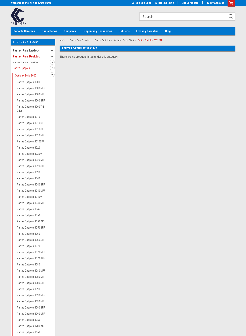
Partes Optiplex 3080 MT (30, 277)
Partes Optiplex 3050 (28, 215)
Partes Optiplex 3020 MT (30, 160)
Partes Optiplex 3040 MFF (31, 190)
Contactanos (49, 31)
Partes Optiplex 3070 (28, 246)
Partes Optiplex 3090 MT (30, 301)
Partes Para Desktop (26, 56)
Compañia (70, 31)
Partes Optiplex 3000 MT (30, 94)
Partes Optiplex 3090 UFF (31, 313)
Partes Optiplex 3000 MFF (31, 88)
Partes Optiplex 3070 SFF (31, 258)
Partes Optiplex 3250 (28, 320)
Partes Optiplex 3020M (29, 154)
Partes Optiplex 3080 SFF (31, 283)
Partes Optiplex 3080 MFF (31, 270)
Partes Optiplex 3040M (29, 197)
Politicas (124, 31)
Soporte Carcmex (24, 31)
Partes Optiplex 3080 (28, 264)
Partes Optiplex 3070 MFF (31, 252)
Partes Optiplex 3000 (28, 82)
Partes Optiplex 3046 (28, 209)
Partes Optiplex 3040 (28, 178)
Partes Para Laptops (26, 50)
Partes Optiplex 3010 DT (30, 123)
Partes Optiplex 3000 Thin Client (31, 108)
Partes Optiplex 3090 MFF (31, 295)
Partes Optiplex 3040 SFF (31, 184)
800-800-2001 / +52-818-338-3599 (155, 2)
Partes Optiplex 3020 (28, 147)
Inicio (62, 40)
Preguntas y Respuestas (97, 31)
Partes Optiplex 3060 (28, 233)
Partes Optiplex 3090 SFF (31, 307)
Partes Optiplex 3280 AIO (31, 326)
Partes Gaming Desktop (26, 62)
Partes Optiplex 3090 (28, 289)
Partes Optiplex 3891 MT (150, 40)
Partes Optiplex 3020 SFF (31, 166)
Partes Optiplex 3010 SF (30, 129)
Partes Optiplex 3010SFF (30, 141)
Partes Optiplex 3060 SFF (31, 240)
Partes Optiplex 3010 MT (30, 135)
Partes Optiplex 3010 (28, 117)
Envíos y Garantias (147, 31)
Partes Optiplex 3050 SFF (31, 227)
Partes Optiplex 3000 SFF (31, 100)
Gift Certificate (190, 2)
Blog (168, 31)
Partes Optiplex (21, 68)
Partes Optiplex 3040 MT (30, 203)
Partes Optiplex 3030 (28, 172)
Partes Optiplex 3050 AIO (31, 221)
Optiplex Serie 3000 (25, 75)
